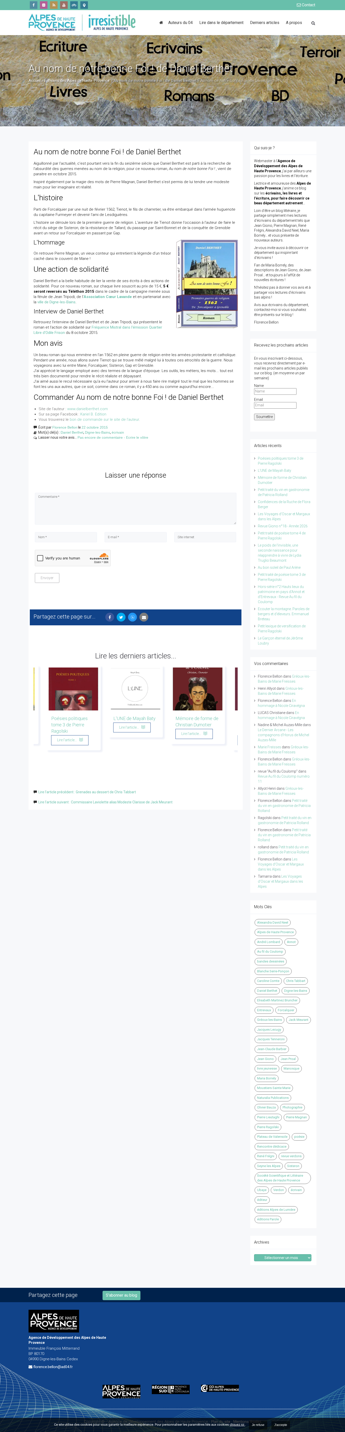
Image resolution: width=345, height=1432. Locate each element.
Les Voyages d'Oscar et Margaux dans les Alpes (281, 864)
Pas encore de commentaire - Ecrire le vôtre (113, 437)
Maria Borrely (266, 1078)
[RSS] (54, 5)
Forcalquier (286, 1010)
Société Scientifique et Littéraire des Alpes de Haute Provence (280, 1178)
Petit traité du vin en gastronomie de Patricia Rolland (284, 806)
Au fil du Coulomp (270, 951)
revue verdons (291, 1156)
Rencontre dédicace (271, 1146)
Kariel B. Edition (93, 414)
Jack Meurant (298, 1020)
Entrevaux (264, 1010)
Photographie (292, 1107)
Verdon (278, 1190)
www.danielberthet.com (87, 409)
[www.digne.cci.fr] (222, 1388)
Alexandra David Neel (272, 922)
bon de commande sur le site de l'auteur (104, 419)
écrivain (118, 432)
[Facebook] (33, 5)
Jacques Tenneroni (271, 1039)
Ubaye (261, 1190)
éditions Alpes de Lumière (276, 1210)
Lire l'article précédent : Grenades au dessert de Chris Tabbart (87, 792)
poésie (299, 1137)
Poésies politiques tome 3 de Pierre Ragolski (69, 725)
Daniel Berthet (72, 432)
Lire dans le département (221, 22)
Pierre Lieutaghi (268, 1117)
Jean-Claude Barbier (271, 1049)
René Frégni (265, 1156)
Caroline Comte (268, 981)
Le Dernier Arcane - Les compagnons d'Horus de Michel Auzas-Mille (283, 735)
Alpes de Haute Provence (275, 932)
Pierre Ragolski (268, 1127)
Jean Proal (288, 1059)
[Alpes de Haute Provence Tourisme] (84, 5)
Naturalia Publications (273, 1098)
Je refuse (258, 1425)
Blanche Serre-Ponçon (273, 971)
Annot (291, 942)
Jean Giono (265, 1059)
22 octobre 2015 (95, 427)
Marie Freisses (269, 747)
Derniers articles (264, 22)
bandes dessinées (270, 961)
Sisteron (293, 1166)
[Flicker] (43, 5)
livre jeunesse (267, 1068)
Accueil (35, 80)
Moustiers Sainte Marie (273, 1088)
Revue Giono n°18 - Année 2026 (283, 526)
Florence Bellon (64, 427)
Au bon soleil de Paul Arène (279, 567)
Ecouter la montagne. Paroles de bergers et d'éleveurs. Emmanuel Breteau (283, 614)
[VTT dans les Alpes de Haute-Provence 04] (74, 5)
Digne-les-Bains (97, 432)
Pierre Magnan (296, 1117)
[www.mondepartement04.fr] (123, 1391)
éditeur (262, 1200)
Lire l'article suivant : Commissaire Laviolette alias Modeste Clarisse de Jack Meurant (105, 802)
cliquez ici (237, 1424)
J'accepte (280, 1425)
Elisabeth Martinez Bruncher (277, 1000)
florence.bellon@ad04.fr (53, 1367)
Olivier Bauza (266, 1107)
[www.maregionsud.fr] (172, 1389)
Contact (308, 5)
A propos (294, 22)
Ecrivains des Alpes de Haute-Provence (77, 80)
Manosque (291, 1068)
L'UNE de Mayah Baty (134, 718)
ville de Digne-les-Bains (56, 302)
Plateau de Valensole (272, 1137)
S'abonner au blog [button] (121, 1295)
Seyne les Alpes (268, 1166)
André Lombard (268, 942)
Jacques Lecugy (269, 1029)
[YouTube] (64, 5)
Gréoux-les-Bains (269, 1020)
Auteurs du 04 (180, 22)
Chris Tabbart (295, 981)
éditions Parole (268, 1219)
